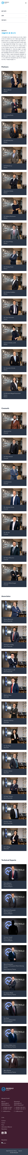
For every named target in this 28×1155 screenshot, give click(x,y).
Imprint (20, 1150)
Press (2, 1125)
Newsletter (4, 1129)
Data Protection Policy (11, 1150)
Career (3, 1122)
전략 (2, 15)
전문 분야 (3, 20)
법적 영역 (3, 11)
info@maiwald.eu (6, 1111)
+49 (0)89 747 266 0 (7, 1107)
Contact (3, 1120)
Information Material (6, 1127)
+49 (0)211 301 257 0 (20, 1107)
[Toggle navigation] (26, 3)
